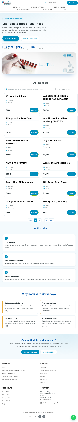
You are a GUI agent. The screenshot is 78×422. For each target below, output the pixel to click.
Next (51, 220)
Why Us (42, 382)
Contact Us (43, 379)
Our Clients (43, 373)
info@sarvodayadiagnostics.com (52, 403)
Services (16, 7)
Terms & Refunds (7, 401)
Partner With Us (23, 9)
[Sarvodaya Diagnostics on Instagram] (43, 416)
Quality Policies (6, 398)
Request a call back (30, 352)
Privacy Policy (6, 395)
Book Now (72, 3)
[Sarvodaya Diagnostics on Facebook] (39, 416)
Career (42, 376)
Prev (30, 220)
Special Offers (37, 7)
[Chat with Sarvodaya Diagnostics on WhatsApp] (73, 417)
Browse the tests (10, 38)
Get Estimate (59, 7)
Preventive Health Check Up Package (13, 370)
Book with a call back (30, 38)
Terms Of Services (7, 392)
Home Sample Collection (9, 379)
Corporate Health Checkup (10, 376)
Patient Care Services (8, 373)
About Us (43, 367)
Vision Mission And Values (48, 370)
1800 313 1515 (49, 352)
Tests (3, 367)
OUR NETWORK (46, 9)
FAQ (64, 9)
